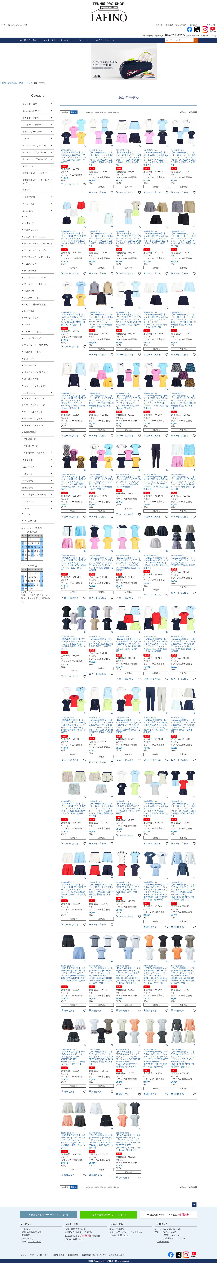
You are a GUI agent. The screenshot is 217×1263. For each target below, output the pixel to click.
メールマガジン (209, 25)
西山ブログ (27, 460)
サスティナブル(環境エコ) (36, 372)
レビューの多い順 (86, 112)
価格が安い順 (100, 112)
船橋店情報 (27, 487)
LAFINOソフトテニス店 (33, 453)
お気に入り (50, 40)
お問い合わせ (28, 204)
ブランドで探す (29, 104)
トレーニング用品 (32, 331)
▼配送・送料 (71, 1224)
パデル (25, 138)
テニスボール (30, 270)
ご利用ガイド (195, 25)
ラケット (28, 514)
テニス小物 (29, 291)
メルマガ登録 (28, 197)
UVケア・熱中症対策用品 (36, 304)
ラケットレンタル (107, 40)
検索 (196, 40)
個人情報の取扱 (117, 1255)
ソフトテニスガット (33, 412)
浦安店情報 (27, 480)
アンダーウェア (31, 318)
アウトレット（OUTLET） (36, 345)
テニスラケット (31, 230)
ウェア (29, 83)
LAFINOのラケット (31, 40)
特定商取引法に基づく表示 (94, 1255)
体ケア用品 (29, 311)
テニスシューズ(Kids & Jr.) (34, 159)
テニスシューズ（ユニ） (35, 237)
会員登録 (169, 25)
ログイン (159, 25)
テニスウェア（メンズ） (35, 250)
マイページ (68, 40)
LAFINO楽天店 (29, 439)
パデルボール (30, 521)
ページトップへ (194, 1204)
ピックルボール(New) (32, 131)
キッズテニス (30, 365)
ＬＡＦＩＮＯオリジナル (35, 386)
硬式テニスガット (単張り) (34, 173)
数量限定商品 (30, 432)
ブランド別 (29, 223)
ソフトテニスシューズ (34, 405)
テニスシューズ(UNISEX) (34, 145)
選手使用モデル (31, 379)
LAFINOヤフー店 (30, 446)
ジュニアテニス (31, 359)
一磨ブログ (27, 474)
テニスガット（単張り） (35, 284)
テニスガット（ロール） (35, 277)
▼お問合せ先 (161, 1224)
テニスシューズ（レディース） (38, 243)
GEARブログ (28, 467)
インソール (27, 166)
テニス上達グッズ (32, 338)
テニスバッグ (30, 264)
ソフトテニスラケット (32, 124)
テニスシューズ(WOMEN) (34, 152)
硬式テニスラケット (31, 111)
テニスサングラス (32, 298)
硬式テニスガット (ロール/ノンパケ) (35, 181)
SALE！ (22, 83)
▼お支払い (26, 1224)
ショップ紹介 (181, 25)
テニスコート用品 (32, 352)
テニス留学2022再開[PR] (34, 494)
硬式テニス (12, 83)
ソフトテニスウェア (33, 418)
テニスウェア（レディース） (37, 257)
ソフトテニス (28, 393)
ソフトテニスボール (33, 425)
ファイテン (29, 325)
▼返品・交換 (116, 1224)
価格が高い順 (113, 112)
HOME (3, 83)
